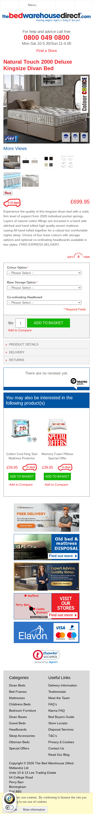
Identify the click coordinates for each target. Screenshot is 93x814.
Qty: (11, 323)
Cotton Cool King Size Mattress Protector (21, 456)
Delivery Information (62, 685)
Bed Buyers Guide (61, 717)
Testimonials (57, 691)
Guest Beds (17, 723)
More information (34, 809)
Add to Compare (20, 330)
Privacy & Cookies (61, 742)
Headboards (18, 729)
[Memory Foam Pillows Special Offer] (57, 432)
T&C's (52, 736)
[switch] (9, 807)
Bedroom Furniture (22, 710)
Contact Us (56, 748)
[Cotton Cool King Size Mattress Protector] (22, 432)
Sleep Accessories (22, 736)
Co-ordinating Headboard (24, 297)
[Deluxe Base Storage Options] (66, 162)
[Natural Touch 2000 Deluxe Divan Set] (12, 162)
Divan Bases (18, 717)
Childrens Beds (20, 704)
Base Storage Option (21, 282)
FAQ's (52, 704)
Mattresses (17, 698)
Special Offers (19, 748)
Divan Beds (17, 685)
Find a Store (46, 51)
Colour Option (17, 267)
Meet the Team (59, 698)
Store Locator (58, 723)
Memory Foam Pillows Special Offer (57, 456)
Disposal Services (61, 729)
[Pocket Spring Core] (12, 180)
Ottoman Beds (19, 742)
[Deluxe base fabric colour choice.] (48, 162)
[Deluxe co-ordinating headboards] (30, 162)
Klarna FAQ (56, 710)
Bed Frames (18, 691)
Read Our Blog (59, 754)
